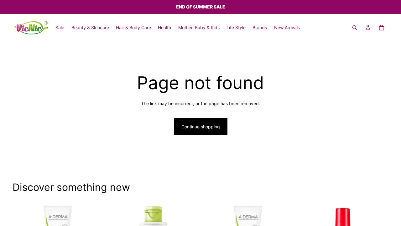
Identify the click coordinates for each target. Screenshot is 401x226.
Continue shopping (200, 126)
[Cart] (381, 28)
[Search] (355, 28)
